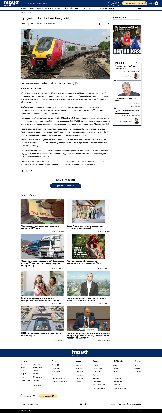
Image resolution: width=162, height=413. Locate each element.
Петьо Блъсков (135, 106)
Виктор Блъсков (128, 76)
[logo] (11, 3)
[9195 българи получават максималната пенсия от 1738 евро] (42, 211)
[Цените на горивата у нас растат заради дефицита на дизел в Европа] (88, 283)
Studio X (139, 411)
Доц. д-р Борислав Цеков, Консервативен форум (125, 120)
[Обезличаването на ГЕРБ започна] (127, 89)
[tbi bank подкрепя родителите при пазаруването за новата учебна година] (42, 283)
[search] (134, 8)
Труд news (29, 24)
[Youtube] (113, 3)
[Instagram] (118, 3)
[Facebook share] (99, 24)
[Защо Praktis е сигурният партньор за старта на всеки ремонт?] (88, 211)
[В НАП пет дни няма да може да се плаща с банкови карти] (42, 318)
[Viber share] (104, 24)
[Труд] (80, 353)
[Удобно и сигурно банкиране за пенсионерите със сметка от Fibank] (88, 246)
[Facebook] (108, 3)
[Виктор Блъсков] (137, 76)
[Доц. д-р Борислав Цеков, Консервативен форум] (137, 121)
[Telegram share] (108, 24)
